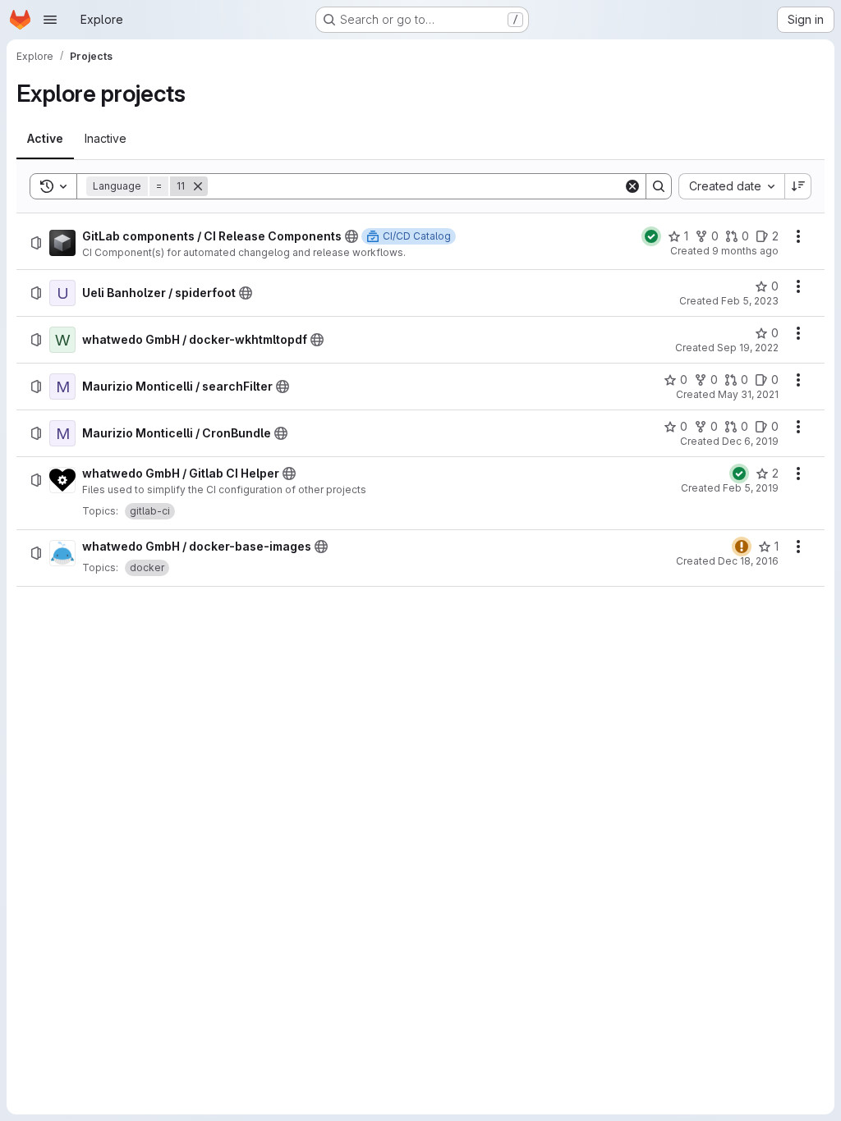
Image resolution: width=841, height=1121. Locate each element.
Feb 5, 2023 (750, 301)
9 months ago (745, 251)
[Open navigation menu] (50, 20)
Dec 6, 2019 (750, 441)
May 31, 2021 (748, 394)
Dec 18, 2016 (748, 561)
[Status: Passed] (651, 236)
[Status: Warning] (741, 546)
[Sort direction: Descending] (798, 186)
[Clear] (632, 186)
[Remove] (198, 186)
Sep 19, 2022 (748, 347)
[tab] (45, 138)
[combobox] (731, 186)
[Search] (659, 186)
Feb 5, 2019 (751, 488)
